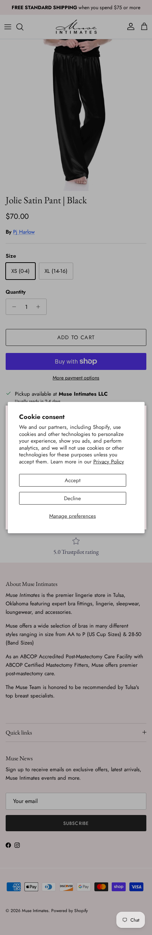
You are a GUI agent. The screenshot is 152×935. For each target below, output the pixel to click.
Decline (72, 498)
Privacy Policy (108, 461)
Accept (73, 480)
